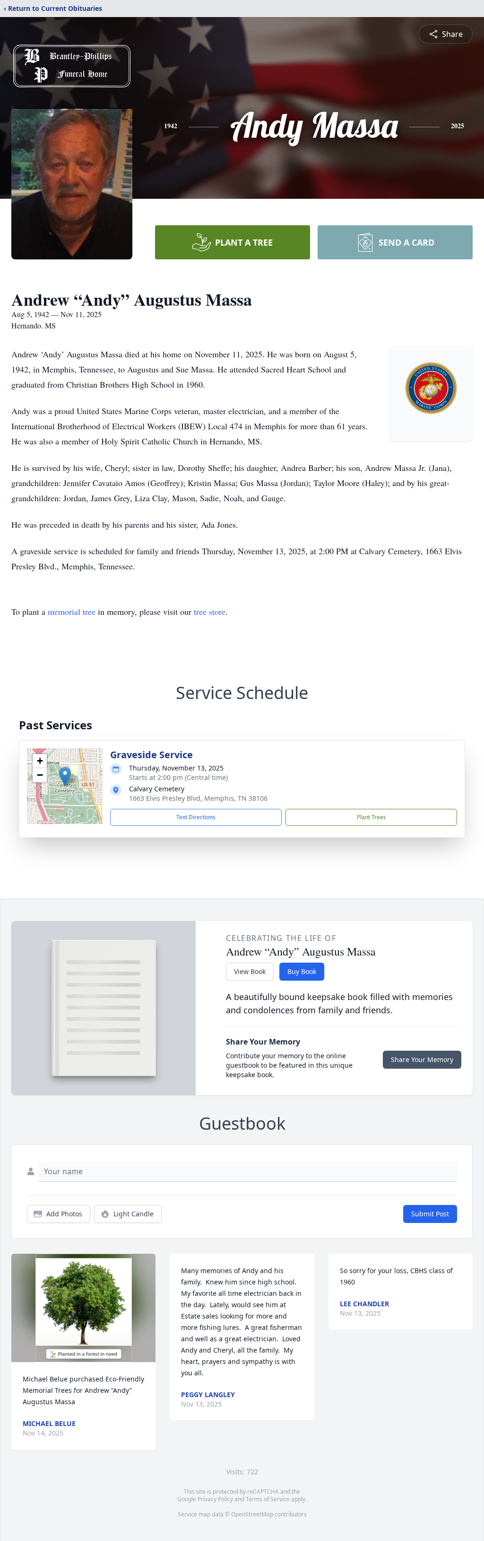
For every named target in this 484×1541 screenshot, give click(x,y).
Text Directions (196, 817)
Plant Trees (371, 817)
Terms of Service (268, 1499)
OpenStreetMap (252, 1514)
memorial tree (71, 611)
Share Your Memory (422, 1059)
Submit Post (430, 1213)
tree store (209, 611)
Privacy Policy (215, 1499)
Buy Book (301, 971)
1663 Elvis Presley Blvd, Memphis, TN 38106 (198, 798)
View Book (250, 971)
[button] (65, 776)
